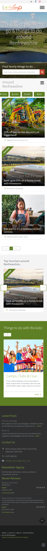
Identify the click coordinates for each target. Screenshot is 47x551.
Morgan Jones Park (10, 482)
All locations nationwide (15, 188)
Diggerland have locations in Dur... (20, 310)
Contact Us (11, 533)
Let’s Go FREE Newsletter (9, 535)
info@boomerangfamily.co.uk (17, 461)
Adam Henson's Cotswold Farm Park (16, 498)
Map (40, 94)
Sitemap (4, 533)
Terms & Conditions (28, 533)
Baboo (26, 537)
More (37, 394)
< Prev (5, 248)
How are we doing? (9, 421)
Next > (16, 248)
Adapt (18, 537)
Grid (28, 94)
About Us (5, 430)
